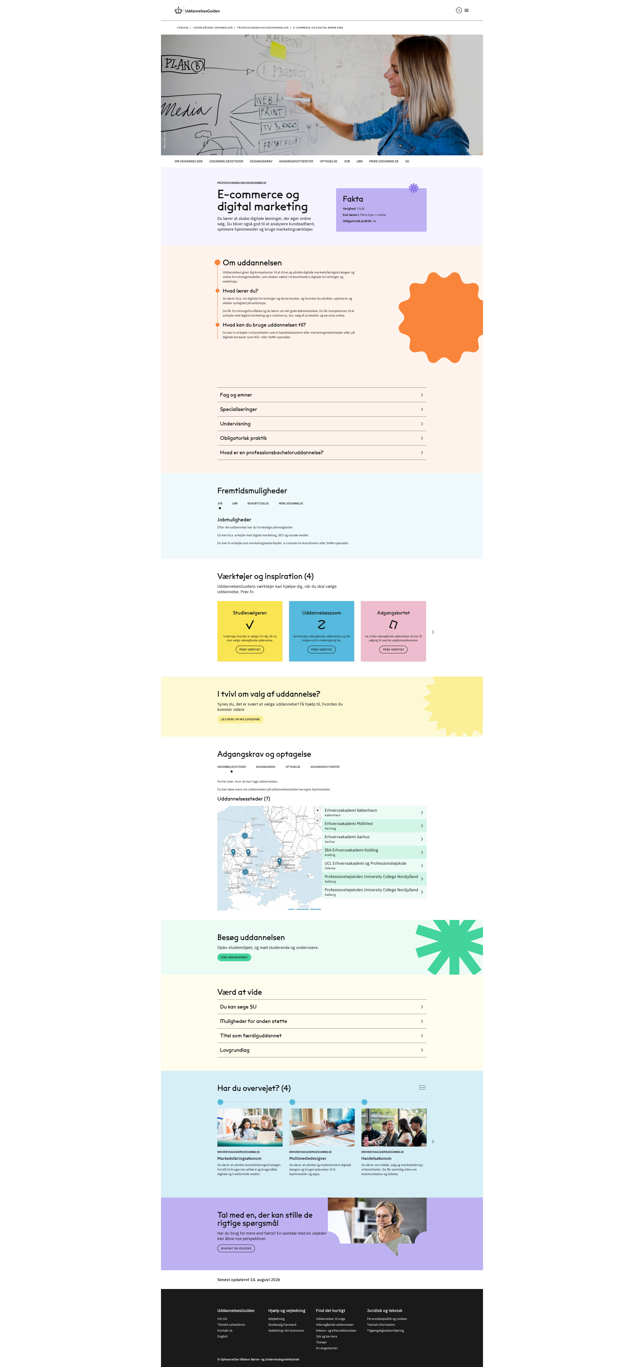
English (222, 1336)
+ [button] (317, 810)
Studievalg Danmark (282, 1325)
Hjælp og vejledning (286, 1310)
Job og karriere (326, 1336)
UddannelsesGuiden (236, 1310)
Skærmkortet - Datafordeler (309, 909)
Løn (360, 161)
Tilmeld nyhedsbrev (231, 1325)
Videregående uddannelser (213, 27)
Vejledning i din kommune (286, 1330)
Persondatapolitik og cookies (387, 1319)
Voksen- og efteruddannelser (336, 1330)
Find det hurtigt (330, 1310)
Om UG (222, 1319)
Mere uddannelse (384, 161)
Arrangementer (327, 1348)
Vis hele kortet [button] (317, 820)
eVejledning (276, 1319)
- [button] (317, 815)
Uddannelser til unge (330, 1319)
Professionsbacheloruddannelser (263, 27)
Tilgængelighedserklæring (385, 1330)
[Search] (459, 10)
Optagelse (328, 161)
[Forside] (197, 10)
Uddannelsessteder (226, 161)
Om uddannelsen (188, 161)
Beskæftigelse (258, 503)
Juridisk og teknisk (384, 1310)
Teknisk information (381, 1325)
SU (407, 161)
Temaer (321, 1342)
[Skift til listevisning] (423, 1087)
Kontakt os (224, 1330)
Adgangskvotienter (296, 161)
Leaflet (291, 909)
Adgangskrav (261, 161)
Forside (183, 27)
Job (347, 161)
